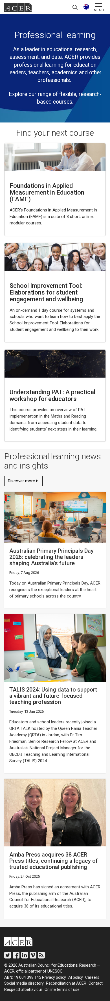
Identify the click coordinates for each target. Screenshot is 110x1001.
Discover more (22, 482)
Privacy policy (54, 977)
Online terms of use (62, 989)
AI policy (75, 977)
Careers (92, 977)
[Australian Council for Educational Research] (22, 943)
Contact (96, 983)
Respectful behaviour (23, 989)
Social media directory (24, 983)
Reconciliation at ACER (66, 983)
